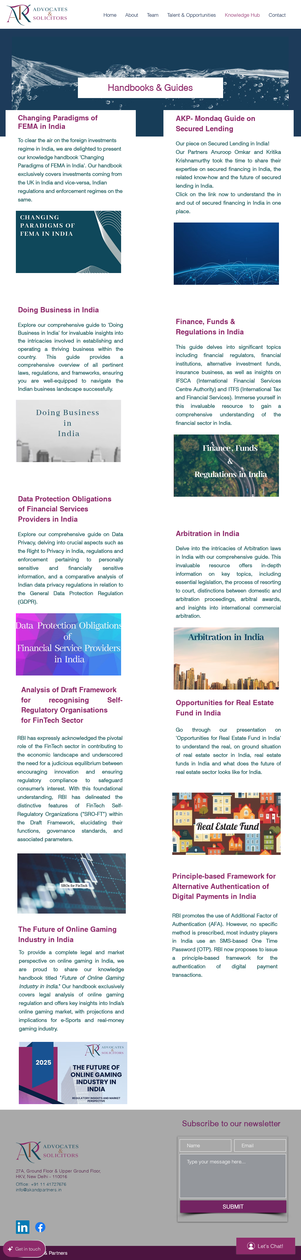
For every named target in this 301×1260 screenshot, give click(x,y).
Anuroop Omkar (230, 152)
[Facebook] (40, 1227)
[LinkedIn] (22, 1227)
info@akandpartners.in (38, 1189)
